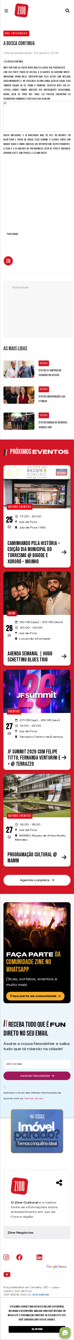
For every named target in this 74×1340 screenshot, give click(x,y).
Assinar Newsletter (35, 1075)
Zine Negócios (20, 1232)
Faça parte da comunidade (33, 996)
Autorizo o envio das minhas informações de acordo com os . (32, 1095)
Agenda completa (35, 880)
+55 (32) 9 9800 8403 (40, 1294)
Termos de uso (34, 1098)
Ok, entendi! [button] (37, 1329)
